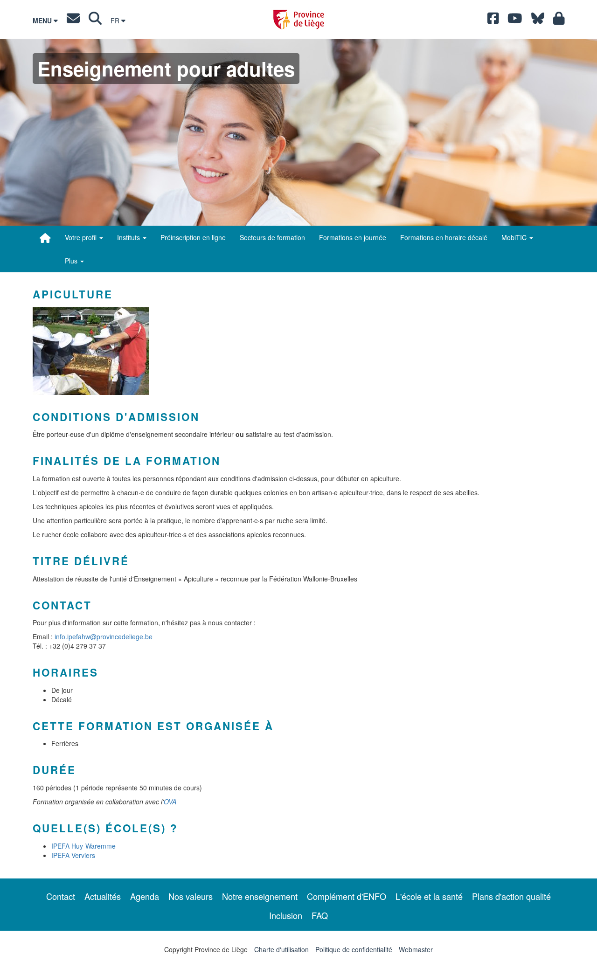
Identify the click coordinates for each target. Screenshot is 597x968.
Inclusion (285, 915)
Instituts (129, 237)
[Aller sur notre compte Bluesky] (537, 20)
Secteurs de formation (272, 237)
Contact (60, 896)
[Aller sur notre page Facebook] (493, 20)
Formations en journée (352, 237)
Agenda (144, 896)
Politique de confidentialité (353, 949)
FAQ (320, 915)
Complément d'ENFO (346, 896)
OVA (170, 801)
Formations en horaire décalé (443, 237)
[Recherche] (95, 20)
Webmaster (416, 949)
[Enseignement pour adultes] (45, 238)
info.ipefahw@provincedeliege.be (104, 636)
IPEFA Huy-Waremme (83, 845)
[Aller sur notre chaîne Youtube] (514, 20)
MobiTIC (514, 237)
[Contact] (73, 20)
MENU (43, 20)
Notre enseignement (260, 896)
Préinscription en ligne (193, 237)
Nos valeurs (190, 896)
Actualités (102, 896)
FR (116, 20)
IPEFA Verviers (73, 855)
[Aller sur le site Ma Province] (559, 20)
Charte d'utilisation (281, 949)
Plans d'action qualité (511, 896)
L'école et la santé (429, 896)
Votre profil (81, 237)
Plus (72, 260)
